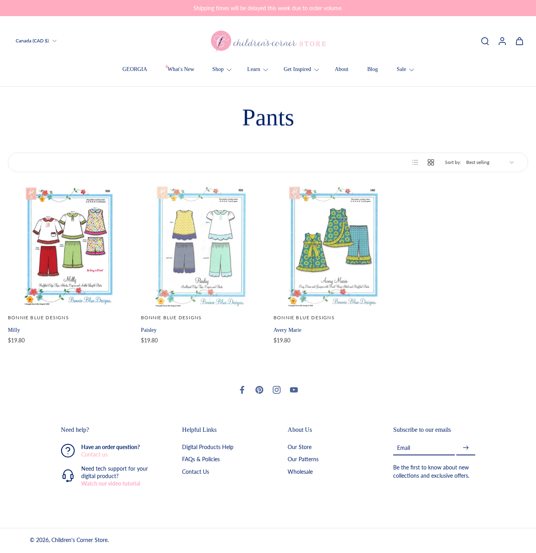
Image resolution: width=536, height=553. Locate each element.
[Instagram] (276, 389)
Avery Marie (287, 330)
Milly (14, 330)
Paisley (149, 330)
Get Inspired (297, 69)
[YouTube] (294, 389)
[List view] (415, 162)
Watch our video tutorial (110, 483)
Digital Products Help (207, 447)
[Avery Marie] (334, 246)
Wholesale (300, 471)
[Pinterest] (259, 389)
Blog (372, 69)
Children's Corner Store (79, 540)
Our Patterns (303, 459)
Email (403, 447)
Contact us (94, 454)
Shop (218, 69)
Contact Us (195, 471)
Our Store (300, 447)
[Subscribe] (465, 447)
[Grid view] (431, 162)
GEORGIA (134, 69)
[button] (110, 430)
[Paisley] (202, 246)
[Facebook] (242, 389)
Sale (401, 69)
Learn (253, 69)
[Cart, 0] (519, 40)
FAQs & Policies (201, 459)
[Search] (485, 41)
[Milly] (69, 246)
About (341, 69)
